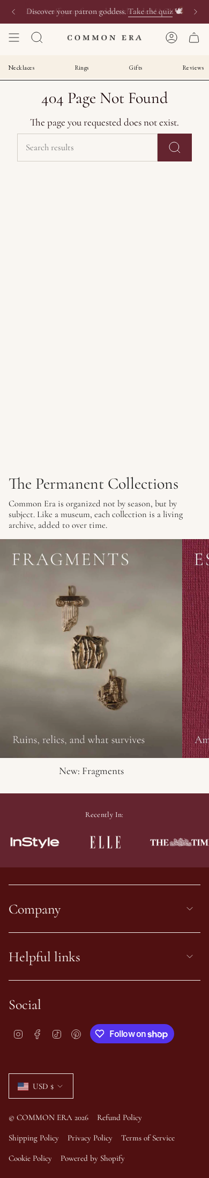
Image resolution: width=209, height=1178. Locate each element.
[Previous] (13, 12)
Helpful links (44, 956)
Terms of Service (148, 1138)
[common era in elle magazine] (105, 842)
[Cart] (194, 37)
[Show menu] (14, 37)
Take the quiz (150, 11)
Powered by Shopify (93, 1158)
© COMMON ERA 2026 (48, 1117)
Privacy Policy (90, 1138)
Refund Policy (119, 1117)
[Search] (175, 147)
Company (35, 909)
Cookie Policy (30, 1158)
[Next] (195, 12)
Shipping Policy (34, 1138)
